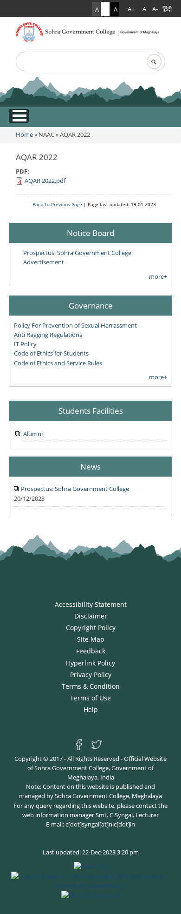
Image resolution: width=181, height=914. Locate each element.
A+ (131, 9)
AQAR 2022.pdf (45, 180)
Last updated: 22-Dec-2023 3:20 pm (91, 852)
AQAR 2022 (75, 134)
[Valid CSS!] (91, 866)
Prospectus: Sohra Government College (77, 253)
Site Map (90, 639)
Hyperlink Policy (90, 663)
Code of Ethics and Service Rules (58, 363)
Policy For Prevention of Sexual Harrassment (75, 325)
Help (91, 709)
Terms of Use (90, 697)
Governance (91, 305)
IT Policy (25, 344)
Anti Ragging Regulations (48, 334)
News (90, 466)
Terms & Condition (91, 686)
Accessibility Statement (91, 604)
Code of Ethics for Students (51, 353)
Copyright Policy (91, 627)
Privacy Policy (90, 674)
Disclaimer (90, 616)
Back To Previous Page (57, 204)
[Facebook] (80, 744)
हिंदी (167, 9)
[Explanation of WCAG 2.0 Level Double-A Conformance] (90, 880)
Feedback (90, 650)
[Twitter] (96, 744)
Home (24, 134)
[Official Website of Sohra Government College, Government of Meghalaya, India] (90, 31)
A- (155, 9)
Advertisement (43, 262)
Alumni (33, 434)
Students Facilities (90, 410)
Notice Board (90, 232)
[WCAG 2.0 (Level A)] (90, 895)
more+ (158, 276)
